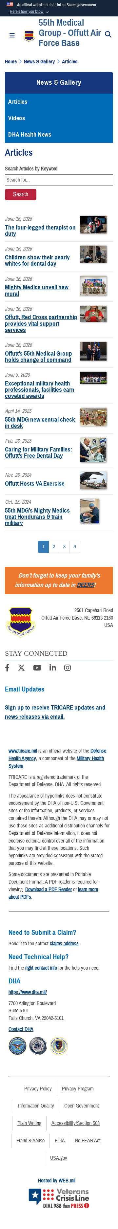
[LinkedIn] (52, 669)
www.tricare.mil (23, 751)
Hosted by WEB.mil (56, 1180)
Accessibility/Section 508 (75, 1123)
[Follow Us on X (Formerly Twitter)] (21, 669)
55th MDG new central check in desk (40, 422)
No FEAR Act (88, 1140)
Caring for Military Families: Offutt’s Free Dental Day (38, 452)
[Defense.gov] (18, 1045)
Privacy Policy (38, 1089)
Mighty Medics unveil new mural (37, 290)
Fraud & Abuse (30, 1140)
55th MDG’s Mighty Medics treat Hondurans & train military (37, 517)
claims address (64, 943)
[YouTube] (37, 669)
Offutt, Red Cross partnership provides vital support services (41, 323)
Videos (16, 118)
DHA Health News (29, 134)
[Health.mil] (38, 1045)
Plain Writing (29, 1123)
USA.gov (58, 1158)
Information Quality (36, 1106)
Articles (17, 101)
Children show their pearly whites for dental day (37, 260)
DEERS (85, 585)
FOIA (60, 1140)
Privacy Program (78, 1089)
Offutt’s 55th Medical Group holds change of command (38, 356)
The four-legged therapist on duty (40, 230)
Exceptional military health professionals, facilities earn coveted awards (39, 390)
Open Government (81, 1106)
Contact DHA (21, 1029)
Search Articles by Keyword (31, 168)
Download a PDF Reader (48, 889)
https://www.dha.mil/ (28, 992)
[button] (30, 12)
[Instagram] (67, 669)
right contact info (41, 968)
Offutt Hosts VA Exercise (35, 483)
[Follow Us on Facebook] (7, 669)
